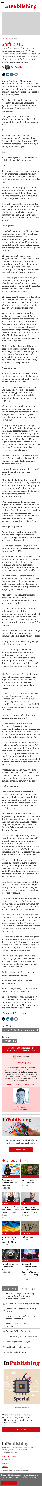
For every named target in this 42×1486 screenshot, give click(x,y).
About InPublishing (9, 1456)
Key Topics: (8, 1026)
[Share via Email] (16, 74)
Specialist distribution (16, 1352)
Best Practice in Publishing (18, 1347)
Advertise (5, 1463)
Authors (5, 1467)
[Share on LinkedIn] (7, 74)
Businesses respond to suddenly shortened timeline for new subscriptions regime (20, 1296)
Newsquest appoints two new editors (22, 1303)
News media (9, 1040)
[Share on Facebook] (12, 74)
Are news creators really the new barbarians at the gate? (20, 1317)
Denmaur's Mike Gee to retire (18, 1331)
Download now (21, 1429)
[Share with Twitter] (3, 74)
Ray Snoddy (16, 67)
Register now (21, 1149)
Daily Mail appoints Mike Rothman (21, 1336)
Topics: (5, 1036)
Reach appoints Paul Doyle (18, 1341)
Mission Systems (22, 1470)
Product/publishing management (20, 1029)
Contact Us (6, 1460)
